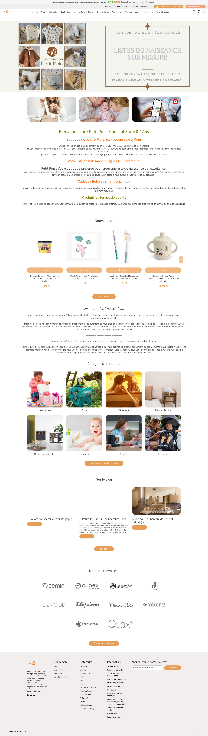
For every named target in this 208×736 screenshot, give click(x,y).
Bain (82, 684)
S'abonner (173, 667)
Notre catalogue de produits (104, 463)
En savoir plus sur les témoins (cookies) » (138, 2)
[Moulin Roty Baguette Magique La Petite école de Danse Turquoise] (124, 246)
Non (116, 2)
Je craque (44, 270)
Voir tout (104, 548)
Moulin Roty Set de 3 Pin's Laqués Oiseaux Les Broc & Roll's (84, 277)
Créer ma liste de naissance (170, 6)
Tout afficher (104, 296)
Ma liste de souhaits (61, 677)
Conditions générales (115, 670)
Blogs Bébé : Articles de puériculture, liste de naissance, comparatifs (116, 701)
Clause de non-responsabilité (113, 674)
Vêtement (123, 410)
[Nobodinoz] (154, 605)
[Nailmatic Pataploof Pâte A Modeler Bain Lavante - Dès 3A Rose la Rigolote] (45, 246)
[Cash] (197, 731)
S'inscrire (57, 666)
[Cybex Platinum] (87, 586)
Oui (110, 2)
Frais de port (112, 713)
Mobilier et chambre (45, 454)
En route (163, 454)
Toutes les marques (104, 643)
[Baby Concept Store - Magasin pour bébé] (6, 12)
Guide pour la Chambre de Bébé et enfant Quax (152, 520)
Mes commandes (60, 670)
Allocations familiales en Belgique (51, 519)
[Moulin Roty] (121, 605)
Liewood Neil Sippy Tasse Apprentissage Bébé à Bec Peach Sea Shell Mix (163, 278)
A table (123, 454)
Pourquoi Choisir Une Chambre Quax (104, 519)
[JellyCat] (121, 586)
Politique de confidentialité (117, 679)
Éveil (82, 677)
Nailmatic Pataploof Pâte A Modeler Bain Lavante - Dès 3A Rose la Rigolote (45, 278)
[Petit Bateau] (87, 624)
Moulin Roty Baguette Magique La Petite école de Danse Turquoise (124, 277)
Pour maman (85, 694)
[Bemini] (54, 586)
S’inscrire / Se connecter (141, 6)
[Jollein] (154, 586)
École (84, 410)
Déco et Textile (163, 410)
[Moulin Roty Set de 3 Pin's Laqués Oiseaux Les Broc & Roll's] (84, 246)
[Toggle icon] (194, 12)
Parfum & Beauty (87, 708)
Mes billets (58, 673)
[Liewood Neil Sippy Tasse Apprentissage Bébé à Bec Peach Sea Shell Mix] (163, 246)
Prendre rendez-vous (196, 6)
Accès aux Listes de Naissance (115, 6)
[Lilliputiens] (87, 605)
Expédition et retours (115, 686)
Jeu (81, 680)
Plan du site (111, 690)
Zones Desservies (114, 717)
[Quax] (121, 624)
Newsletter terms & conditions (115, 694)
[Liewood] (54, 605)
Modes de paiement (115, 683)
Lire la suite (34, 524)
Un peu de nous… (114, 666)
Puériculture (84, 454)
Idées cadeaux (45, 410)
